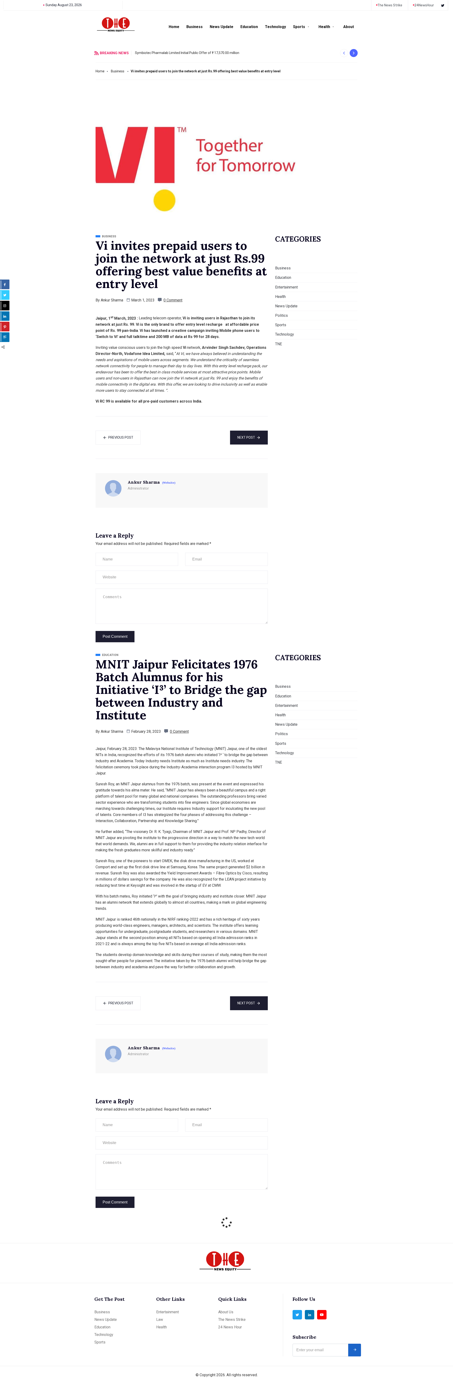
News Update (221, 27)
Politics (281, 315)
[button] (344, 53)
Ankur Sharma (112, 300)
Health (324, 27)
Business (194, 27)
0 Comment (173, 300)
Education (249, 27)
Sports (299, 27)
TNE (278, 344)
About (348, 27)
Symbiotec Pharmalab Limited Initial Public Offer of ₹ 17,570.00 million (187, 53)
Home (174, 27)
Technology (275, 27)
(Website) (168, 482)
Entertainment (286, 287)
